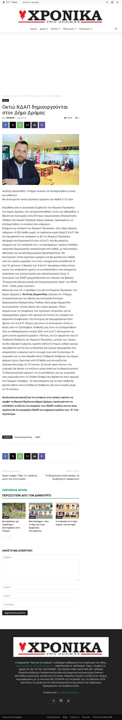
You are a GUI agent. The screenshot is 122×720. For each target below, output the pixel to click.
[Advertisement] (61, 56)
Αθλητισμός (68, 28)
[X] (117, 2)
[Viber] (42, 125)
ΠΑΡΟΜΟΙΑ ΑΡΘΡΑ (14, 490)
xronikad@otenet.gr (68, 692)
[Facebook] (107, 2)
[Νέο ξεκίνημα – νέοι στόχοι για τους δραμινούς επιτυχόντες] (40, 511)
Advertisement (53, 717)
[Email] (27, 125)
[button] (116, 28)
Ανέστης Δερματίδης (23, 437)
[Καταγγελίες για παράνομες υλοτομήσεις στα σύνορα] (14, 511)
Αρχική (33, 28)
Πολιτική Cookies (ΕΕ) (102, 717)
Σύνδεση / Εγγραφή (31, 2)
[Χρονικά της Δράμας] (61, 15)
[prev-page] (4, 537)
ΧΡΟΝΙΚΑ (10, 118)
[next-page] (9, 537)
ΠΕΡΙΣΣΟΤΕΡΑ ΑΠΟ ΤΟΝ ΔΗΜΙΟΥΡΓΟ (26, 495)
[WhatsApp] (20, 125)
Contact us (74, 717)
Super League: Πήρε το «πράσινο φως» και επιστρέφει (19, 477)
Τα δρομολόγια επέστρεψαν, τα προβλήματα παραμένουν (62, 477)
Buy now (86, 717)
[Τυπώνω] (34, 125)
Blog (65, 717)
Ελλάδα (54, 28)
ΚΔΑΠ (37, 437)
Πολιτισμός (84, 28)
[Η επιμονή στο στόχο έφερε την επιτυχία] (67, 511)
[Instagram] (112, 2)
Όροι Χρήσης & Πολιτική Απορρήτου (35, 665)
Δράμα (43, 28)
